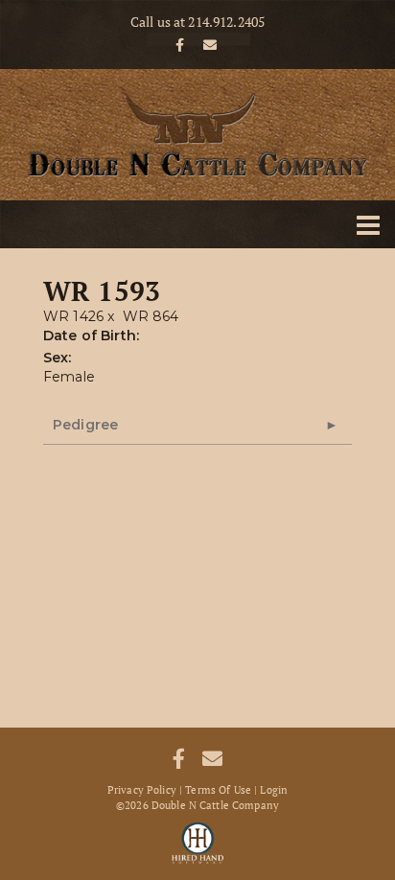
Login (274, 790)
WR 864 (151, 316)
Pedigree (85, 424)
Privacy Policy (141, 790)
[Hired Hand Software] (198, 841)
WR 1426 (73, 316)
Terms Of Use (218, 790)
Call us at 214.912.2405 (197, 22)
